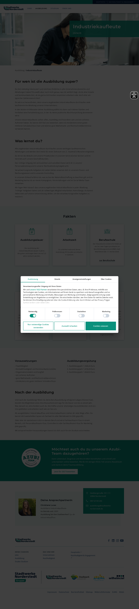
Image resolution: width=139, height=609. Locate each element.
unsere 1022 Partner (38, 289)
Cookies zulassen (100, 326)
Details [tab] (57, 279)
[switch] (57, 315)
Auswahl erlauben (69, 326)
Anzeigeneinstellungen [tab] (82, 279)
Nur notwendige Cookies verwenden (38, 326)
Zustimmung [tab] (33, 279)
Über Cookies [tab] (106, 279)
